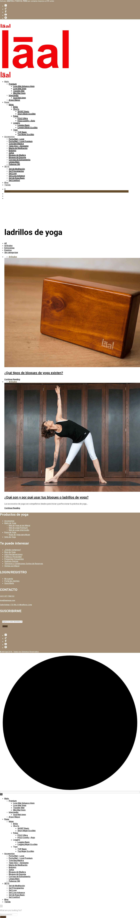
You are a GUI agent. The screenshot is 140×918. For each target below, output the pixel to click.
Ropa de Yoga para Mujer (19, 534)
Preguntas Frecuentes (14, 559)
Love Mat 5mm (19, 88)
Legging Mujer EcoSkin (28, 127)
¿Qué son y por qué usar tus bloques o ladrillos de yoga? (46, 497)
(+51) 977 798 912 (7, 596)
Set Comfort (14, 180)
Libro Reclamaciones (13, 554)
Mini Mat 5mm (19, 93)
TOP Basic (22, 132)
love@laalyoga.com (7, 600)
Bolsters (12, 150)
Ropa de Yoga (10, 532)
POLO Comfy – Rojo (26, 120)
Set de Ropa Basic (17, 178)
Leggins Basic (24, 125)
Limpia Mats (14, 162)
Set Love (13, 173)
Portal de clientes (11, 581)
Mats (6, 81)
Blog (6, 182)
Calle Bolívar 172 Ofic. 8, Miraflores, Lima (16, 605)
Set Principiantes (16, 171)
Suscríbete (9, 583)
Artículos (8, 245)
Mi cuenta (8, 579)
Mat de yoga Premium (18, 528)
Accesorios (9, 136)
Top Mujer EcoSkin (26, 134)
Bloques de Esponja (17, 157)
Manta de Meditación (18, 148)
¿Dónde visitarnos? (12, 550)
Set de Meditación (17, 169)
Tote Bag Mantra (16, 143)
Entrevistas (9, 248)
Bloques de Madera (17, 155)
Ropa (6, 102)
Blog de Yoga (10, 552)
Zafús (11, 153)
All (5, 243)
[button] (4, 189)
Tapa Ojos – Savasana (18, 146)
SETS (6, 166)
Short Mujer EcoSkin (27, 114)
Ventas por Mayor (12, 566)
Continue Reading (12, 379)
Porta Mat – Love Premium (20, 141)
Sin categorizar (11, 252)
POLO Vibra (23, 118)
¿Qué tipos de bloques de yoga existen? (33, 373)
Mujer (11, 104)
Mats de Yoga (10, 523)
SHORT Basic (23, 111)
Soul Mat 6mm (19, 97)
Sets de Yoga (10, 537)
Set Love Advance (17, 176)
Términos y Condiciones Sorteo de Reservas (23, 563)
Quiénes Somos (11, 561)
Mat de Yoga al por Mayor (19, 525)
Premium (13, 84)
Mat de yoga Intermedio (19, 530)
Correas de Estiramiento (19, 159)
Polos (15, 116)
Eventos (8, 250)
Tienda (7, 185)
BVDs (15, 107)
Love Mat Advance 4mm (23, 86)
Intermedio (13, 95)
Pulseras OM (14, 164)
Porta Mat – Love (16, 139)
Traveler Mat (18, 91)
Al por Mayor (14, 100)
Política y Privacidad (13, 557)
